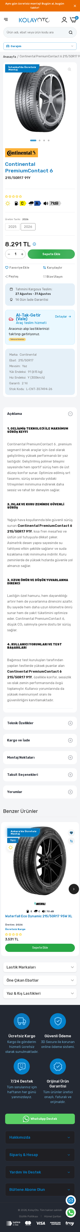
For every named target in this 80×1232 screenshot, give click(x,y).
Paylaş (13, 276)
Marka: (13, 354)
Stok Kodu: (16, 389)
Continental (28, 354)
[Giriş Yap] (64, 20)
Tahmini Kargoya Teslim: (33, 289)
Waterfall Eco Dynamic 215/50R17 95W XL (38, 916)
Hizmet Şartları (52, 1216)
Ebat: (13, 360)
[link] (71, 832)
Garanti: (14, 383)
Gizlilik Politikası (28, 1216)
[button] (13, 196)
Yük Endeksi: (17, 372)
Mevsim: (15, 366)
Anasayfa (9, 57)
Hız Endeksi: (17, 377)
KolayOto (33, 1210)
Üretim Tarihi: (16, 219)
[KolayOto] (34, 19)
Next (74, 889)
